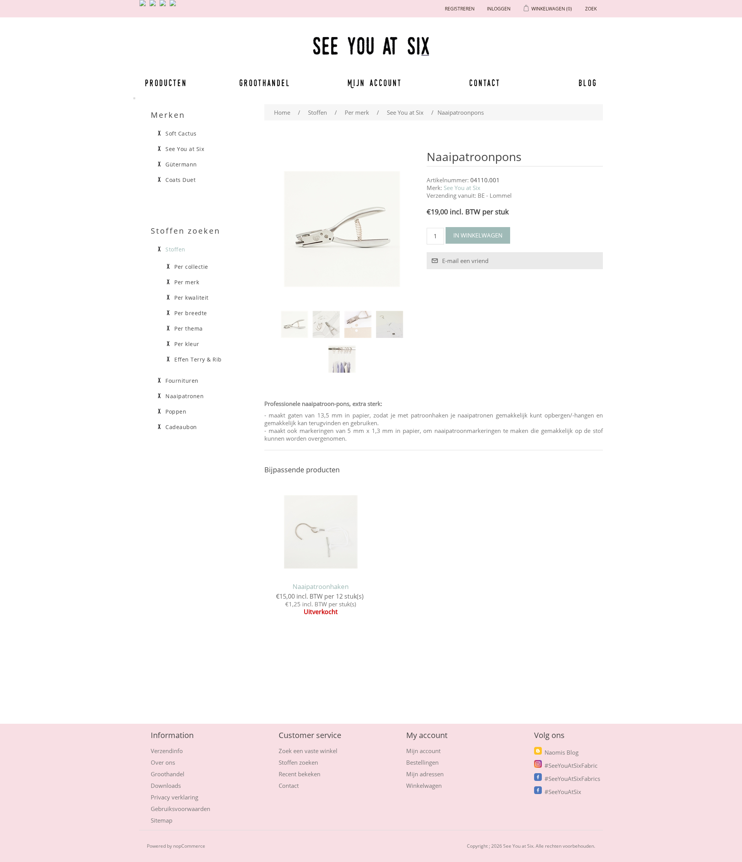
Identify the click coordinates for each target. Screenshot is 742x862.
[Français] (164, 6)
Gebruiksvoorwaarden (180, 809)
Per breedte (190, 313)
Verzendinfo (167, 751)
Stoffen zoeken (298, 762)
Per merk (186, 282)
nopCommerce (189, 846)
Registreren (460, 8)
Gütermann (181, 164)
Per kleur (186, 344)
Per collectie (191, 266)
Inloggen (499, 8)
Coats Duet (180, 179)
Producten (164, 82)
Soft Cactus (181, 133)
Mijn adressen (425, 774)
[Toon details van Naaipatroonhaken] (320, 532)
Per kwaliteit (191, 297)
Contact (485, 82)
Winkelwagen (424, 785)
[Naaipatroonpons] (294, 324)
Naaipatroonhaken (321, 587)
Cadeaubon (181, 427)
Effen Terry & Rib (198, 359)
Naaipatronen (184, 396)
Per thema (188, 328)
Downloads (166, 785)
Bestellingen (422, 762)
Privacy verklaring (174, 797)
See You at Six (462, 188)
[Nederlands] (154, 6)
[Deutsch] (174, 6)
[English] (144, 6)
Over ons (163, 762)
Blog (588, 82)
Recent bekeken (299, 774)
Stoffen (175, 249)
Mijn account (374, 82)
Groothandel (265, 82)
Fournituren (182, 380)
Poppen (175, 411)
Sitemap (161, 820)
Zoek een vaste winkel (308, 751)
